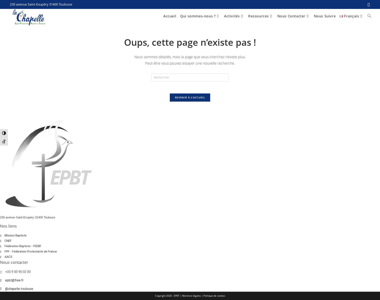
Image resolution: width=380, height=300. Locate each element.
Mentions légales (191, 295)
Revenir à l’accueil (190, 97)
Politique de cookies (214, 295)
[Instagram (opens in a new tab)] (367, 4)
